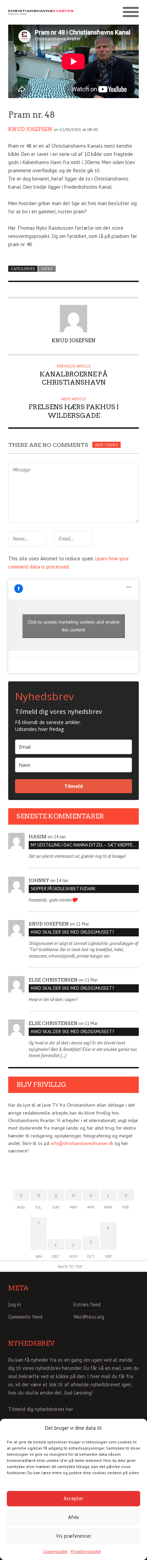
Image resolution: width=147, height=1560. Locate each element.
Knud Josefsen (30, 129)
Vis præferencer (73, 1536)
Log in (14, 1304)
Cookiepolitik (55, 1551)
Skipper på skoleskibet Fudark (63, 889)
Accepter (73, 1498)
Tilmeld (73, 786)
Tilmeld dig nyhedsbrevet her (40, 1409)
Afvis (73, 1517)
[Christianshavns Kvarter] (41, 12)
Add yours (106, 444)
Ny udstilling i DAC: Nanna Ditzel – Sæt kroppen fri (85, 845)
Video (47, 268)
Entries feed (87, 1304)
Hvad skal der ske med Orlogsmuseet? (72, 932)
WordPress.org (89, 1317)
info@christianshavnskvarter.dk (82, 1143)
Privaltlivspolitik (86, 1551)
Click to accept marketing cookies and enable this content (73, 626)
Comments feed (25, 1317)
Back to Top (70, 1266)
